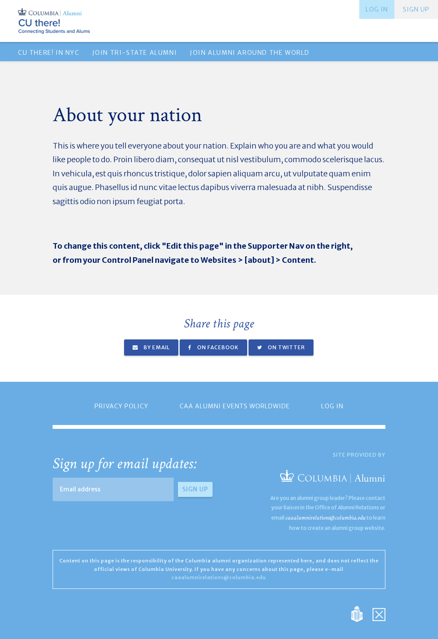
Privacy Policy (121, 406)
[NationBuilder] (361, 613)
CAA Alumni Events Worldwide (235, 406)
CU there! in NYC (49, 52)
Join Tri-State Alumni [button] (135, 52)
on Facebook (217, 347)
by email (156, 347)
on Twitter (285, 347)
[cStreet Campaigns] (379, 613)
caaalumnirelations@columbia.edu (325, 518)
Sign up (416, 9)
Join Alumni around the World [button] (250, 52)
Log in (377, 9)
